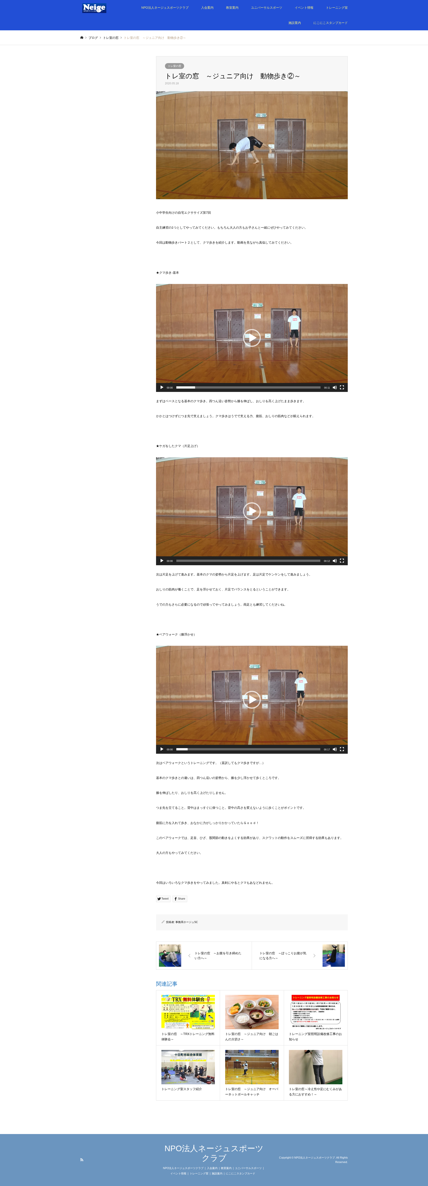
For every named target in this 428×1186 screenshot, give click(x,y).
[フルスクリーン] (342, 387)
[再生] (162, 387)
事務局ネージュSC (186, 922)
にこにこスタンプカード (330, 23)
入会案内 (207, 7)
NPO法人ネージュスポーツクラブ (165, 7)
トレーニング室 (337, 7)
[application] (252, 338)
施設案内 (294, 23)
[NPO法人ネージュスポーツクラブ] (100, 7)
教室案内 (232, 7)
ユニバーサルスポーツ (266, 7)
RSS (81, 1159)
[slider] (248, 387)
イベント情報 (304, 7)
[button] (252, 338)
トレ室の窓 (174, 66)
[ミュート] (335, 387)
